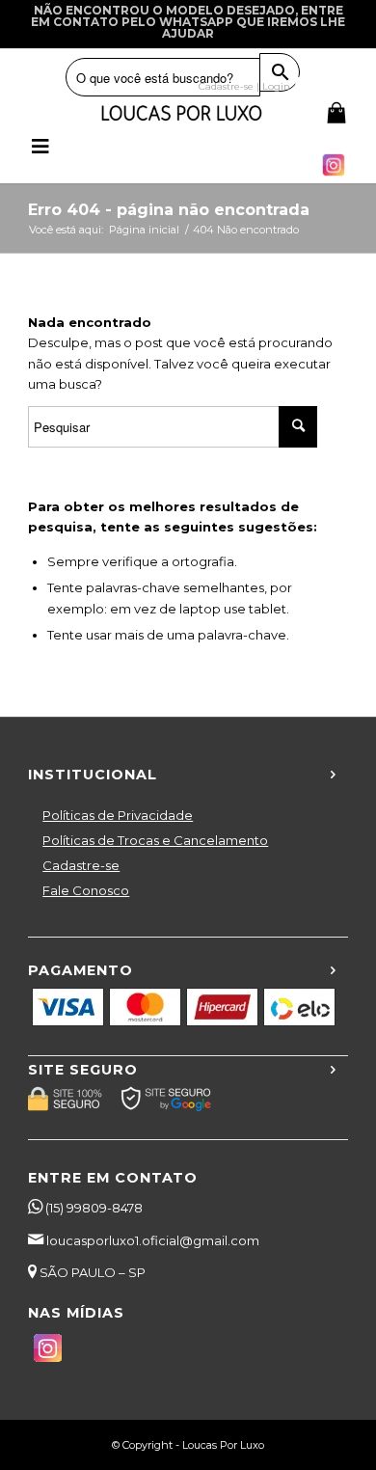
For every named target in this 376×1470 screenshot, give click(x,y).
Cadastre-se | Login (244, 86)
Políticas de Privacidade (117, 815)
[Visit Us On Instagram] (333, 174)
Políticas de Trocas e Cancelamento (155, 840)
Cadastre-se (81, 865)
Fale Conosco (85, 890)
